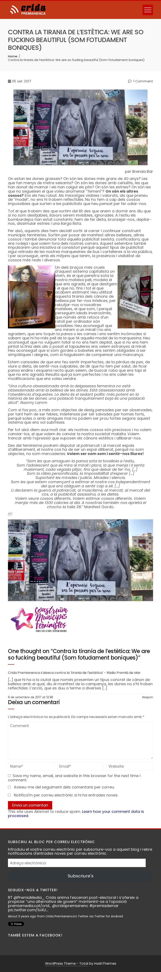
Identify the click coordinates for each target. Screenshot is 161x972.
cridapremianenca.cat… (85, 909)
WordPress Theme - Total (66, 963)
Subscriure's (80, 876)
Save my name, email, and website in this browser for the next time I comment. (74, 778)
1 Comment (142, 81)
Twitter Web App (107, 916)
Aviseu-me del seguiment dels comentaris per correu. (64, 787)
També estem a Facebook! (35, 935)
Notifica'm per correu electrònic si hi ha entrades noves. (66, 795)
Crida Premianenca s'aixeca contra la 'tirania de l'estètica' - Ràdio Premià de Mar (74, 672)
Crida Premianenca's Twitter (66, 916)
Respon (147, 697)
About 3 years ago (22, 916)
